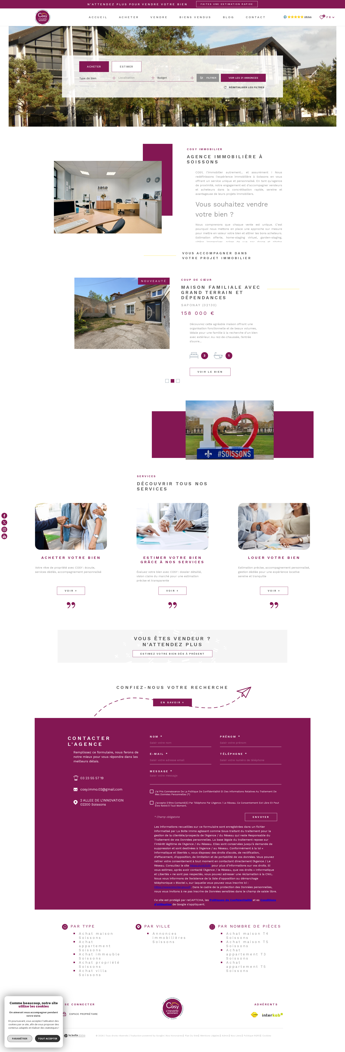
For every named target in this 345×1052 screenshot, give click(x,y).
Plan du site (191, 1026)
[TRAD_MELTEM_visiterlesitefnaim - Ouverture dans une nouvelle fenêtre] (254, 1005)
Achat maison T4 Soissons (247, 926)
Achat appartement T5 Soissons (246, 957)
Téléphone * (234, 744)
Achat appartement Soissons (95, 936)
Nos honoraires (174, 1026)
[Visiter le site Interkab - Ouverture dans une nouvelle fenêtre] (272, 1005)
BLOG (228, 17)
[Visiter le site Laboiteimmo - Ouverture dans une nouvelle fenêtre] (74, 1026)
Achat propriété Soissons (99, 955)
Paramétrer (19, 1038)
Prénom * (230, 727)
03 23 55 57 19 (92, 768)
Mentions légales (209, 1026)
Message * (161, 762)
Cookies (266, 1026)
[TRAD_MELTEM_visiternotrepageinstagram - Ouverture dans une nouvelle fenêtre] (4, 529)
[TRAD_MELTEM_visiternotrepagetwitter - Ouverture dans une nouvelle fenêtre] (4, 522)
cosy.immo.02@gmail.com (101, 780)
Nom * (156, 727)
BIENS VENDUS (195, 17)
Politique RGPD (252, 1026)
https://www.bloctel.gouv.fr (172, 877)
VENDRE (159, 17)
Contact (256, 17)
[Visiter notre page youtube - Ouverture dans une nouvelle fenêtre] (4, 536)
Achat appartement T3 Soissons (246, 945)
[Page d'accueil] (42, 17)
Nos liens (236, 1026)
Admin (225, 1026)
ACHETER (129, 17)
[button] (167, 371)
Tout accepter (47, 1038)
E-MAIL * (159, 744)
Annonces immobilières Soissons (169, 928)
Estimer (126, 66)
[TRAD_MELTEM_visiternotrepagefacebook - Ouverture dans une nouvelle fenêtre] (4, 515)
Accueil (98, 17)
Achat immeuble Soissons (100, 947)
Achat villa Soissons (93, 963)
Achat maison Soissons (96, 926)
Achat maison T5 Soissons (247, 934)
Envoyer (261, 807)
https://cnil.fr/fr (200, 856)
